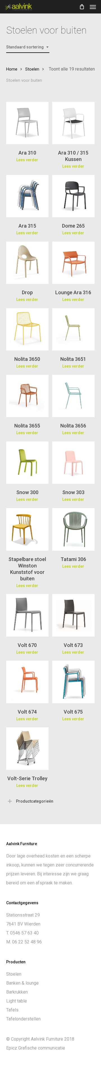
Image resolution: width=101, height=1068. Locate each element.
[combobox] (27, 47)
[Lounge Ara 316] (73, 263)
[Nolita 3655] (27, 396)
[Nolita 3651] (73, 329)
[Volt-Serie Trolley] (27, 748)
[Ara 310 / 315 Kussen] (73, 123)
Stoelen (32, 69)
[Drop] (27, 263)
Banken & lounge (22, 983)
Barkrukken (17, 992)
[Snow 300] (27, 462)
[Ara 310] (27, 123)
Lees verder (27, 160)
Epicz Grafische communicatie (35, 1048)
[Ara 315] (27, 196)
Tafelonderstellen (23, 1019)
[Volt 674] (27, 682)
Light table (16, 1001)
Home (11, 69)
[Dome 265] (73, 196)
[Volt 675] (73, 682)
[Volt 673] (73, 615)
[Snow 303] (73, 462)
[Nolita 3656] (73, 396)
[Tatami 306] (73, 529)
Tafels (12, 1010)
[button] (93, 7)
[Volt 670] (27, 615)
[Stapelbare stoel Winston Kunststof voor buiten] (27, 529)
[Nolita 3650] (27, 329)
